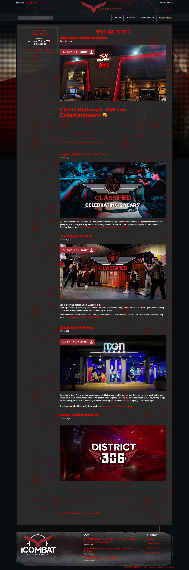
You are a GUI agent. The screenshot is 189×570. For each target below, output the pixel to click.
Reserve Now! (153, 553)
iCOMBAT (134, 567)
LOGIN (162, 3)
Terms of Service (165, 567)
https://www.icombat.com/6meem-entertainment (82, 142)
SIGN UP (170, 3)
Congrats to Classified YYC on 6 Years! (84, 154)
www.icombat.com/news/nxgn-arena (118, 406)
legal (47, 50)
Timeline (150, 539)
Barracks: (20, 3)
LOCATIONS (131, 18)
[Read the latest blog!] (113, 271)
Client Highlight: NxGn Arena (77, 327)
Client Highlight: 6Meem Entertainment (83, 38)
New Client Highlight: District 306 (80, 415)
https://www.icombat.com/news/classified (83, 317)
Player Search (153, 548)
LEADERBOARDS (147, 18)
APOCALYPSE (31, 3)
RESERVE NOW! (165, 18)
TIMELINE (117, 18)
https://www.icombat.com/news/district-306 (80, 513)
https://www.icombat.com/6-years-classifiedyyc (101, 227)
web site (39, 50)
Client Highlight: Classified (76, 236)
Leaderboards (153, 544)
